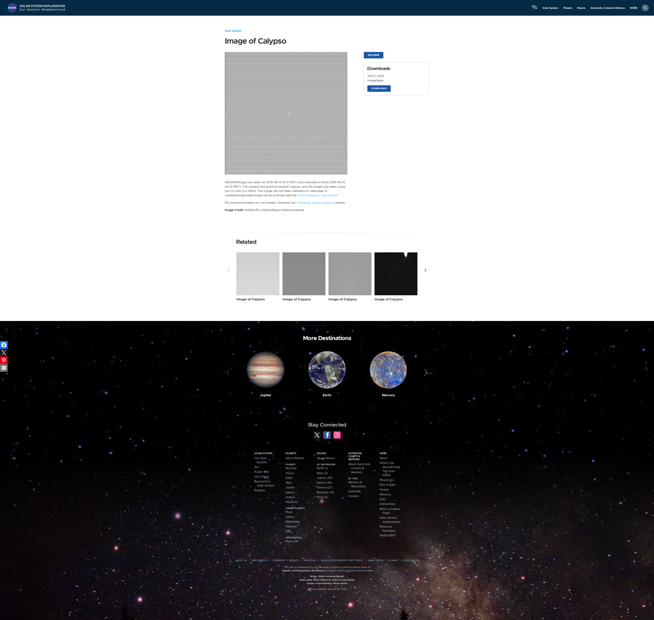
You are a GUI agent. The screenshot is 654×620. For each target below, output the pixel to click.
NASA (12, 7)
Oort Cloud (261, 476)
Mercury (388, 395)
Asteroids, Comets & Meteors (355, 456)
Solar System (263, 453)
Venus (290, 473)
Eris (288, 531)
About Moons (326, 458)
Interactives (387, 504)
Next (425, 270)
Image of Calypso (251, 299)
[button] (633, 8)
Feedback (279, 560)
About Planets (295, 458)
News (383, 458)
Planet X (291, 541)
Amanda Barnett (335, 576)
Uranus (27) (325, 487)
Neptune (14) (325, 492)
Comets (353, 496)
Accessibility (411, 560)
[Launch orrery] (534, 9)
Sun (256, 467)
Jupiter (265, 395)
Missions (385, 494)
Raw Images (233, 31)
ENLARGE (373, 55)
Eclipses (259, 490)
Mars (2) (322, 473)
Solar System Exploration (42, 5)
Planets (291, 453)
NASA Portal (376, 560)
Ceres (289, 517)
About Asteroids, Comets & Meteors (359, 468)
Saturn (290, 492)
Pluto (289, 512)
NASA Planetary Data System (317, 195)
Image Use (310, 560)
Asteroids (354, 491)
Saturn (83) (324, 482)
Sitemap (393, 560)
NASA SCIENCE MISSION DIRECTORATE (342, 560)
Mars (289, 482)
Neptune (291, 502)
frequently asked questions (315, 202)
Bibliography (260, 560)
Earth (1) (322, 468)
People (384, 489)
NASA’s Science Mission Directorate (350, 571)
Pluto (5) (322, 497)
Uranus (290, 497)
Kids (382, 499)
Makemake (293, 521)
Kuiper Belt (261, 471)
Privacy (294, 560)
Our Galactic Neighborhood (42, 10)
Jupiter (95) (325, 478)
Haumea (291, 526)
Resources (387, 480)
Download (379, 88)
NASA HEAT (388, 535)
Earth (327, 395)
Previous (228, 270)
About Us (241, 560)
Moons (321, 453)
